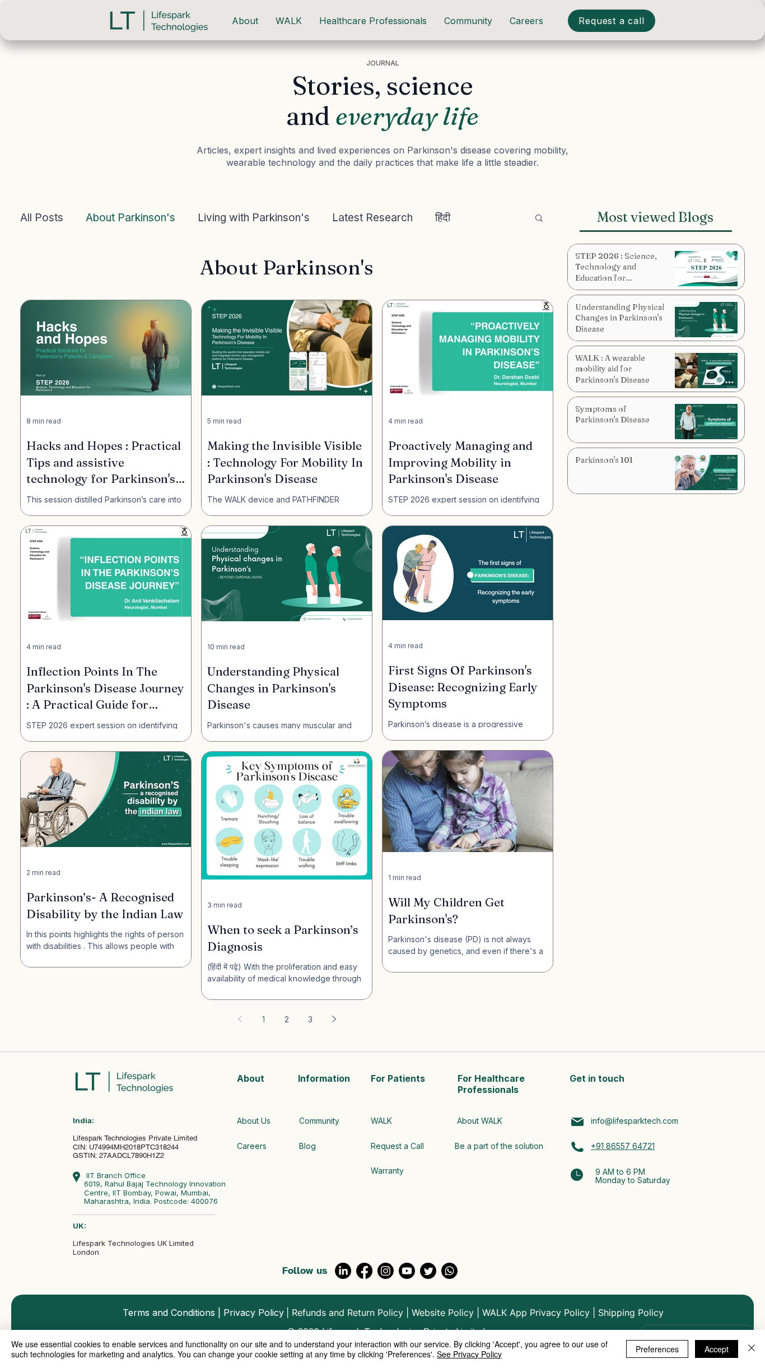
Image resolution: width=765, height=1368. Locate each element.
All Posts (41, 217)
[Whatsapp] (449, 1271)
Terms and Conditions (169, 1312)
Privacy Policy (253, 1312)
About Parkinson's (130, 217)
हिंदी (442, 217)
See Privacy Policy (469, 1354)
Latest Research (372, 217)
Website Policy (443, 1312)
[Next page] (334, 1019)
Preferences (657, 1349)
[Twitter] (428, 1271)
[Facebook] (364, 1271)
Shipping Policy (631, 1312)
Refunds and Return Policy (347, 1312)
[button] (539, 219)
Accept (717, 1349)
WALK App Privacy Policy (536, 1312)
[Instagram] (385, 1271)
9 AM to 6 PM (620, 1171)
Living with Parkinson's (254, 217)
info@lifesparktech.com (634, 1120)
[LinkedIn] (343, 1271)
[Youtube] (407, 1271)
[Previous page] (240, 1019)
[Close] (751, 1349)
